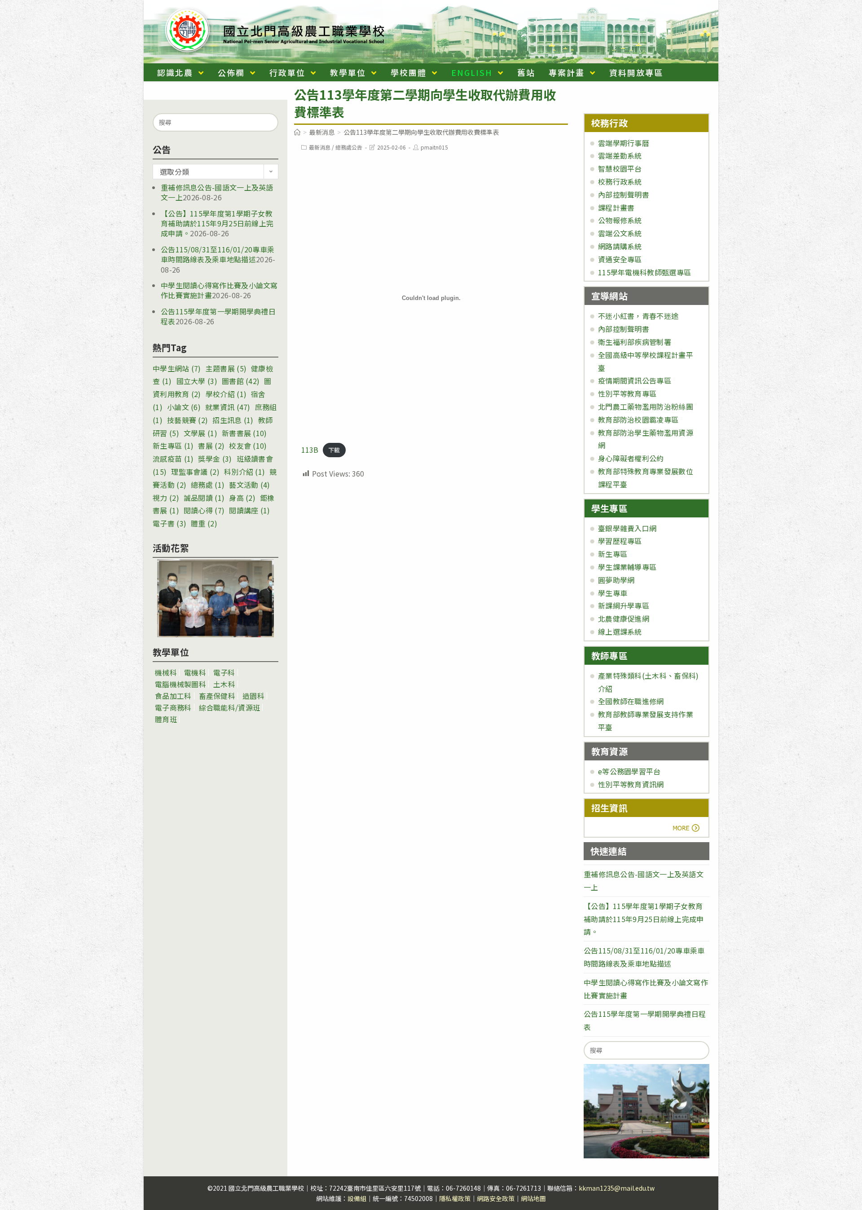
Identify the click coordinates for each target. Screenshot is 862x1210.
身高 (242, 497)
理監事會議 (195, 471)
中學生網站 (177, 368)
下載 (334, 450)
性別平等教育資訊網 (631, 784)
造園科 (253, 695)
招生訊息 (232, 420)
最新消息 (319, 147)
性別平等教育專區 (627, 393)
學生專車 (612, 592)
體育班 (166, 719)
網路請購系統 (620, 246)
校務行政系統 (620, 181)
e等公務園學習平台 (629, 771)
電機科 (195, 672)
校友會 (248, 445)
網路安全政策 (496, 1198)
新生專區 (173, 445)
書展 (211, 445)
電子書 (169, 523)
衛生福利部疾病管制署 (634, 341)
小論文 (184, 407)
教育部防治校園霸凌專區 (638, 419)
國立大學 (196, 380)
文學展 (200, 433)
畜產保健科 (217, 695)
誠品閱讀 (204, 497)
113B (309, 449)
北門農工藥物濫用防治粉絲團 (645, 406)
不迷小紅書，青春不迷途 (638, 315)
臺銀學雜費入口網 (627, 528)
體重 (204, 523)
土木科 (224, 684)
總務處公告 (348, 147)
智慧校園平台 (620, 168)
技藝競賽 (187, 420)
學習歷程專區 (620, 540)
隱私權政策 (455, 1198)
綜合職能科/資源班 (229, 707)
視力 (166, 497)
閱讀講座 (249, 510)
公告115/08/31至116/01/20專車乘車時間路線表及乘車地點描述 (217, 254)
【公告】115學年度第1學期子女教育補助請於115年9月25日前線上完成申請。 (217, 223)
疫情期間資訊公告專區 (634, 380)
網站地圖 (533, 1198)
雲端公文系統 (620, 233)
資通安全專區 (620, 259)
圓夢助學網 (616, 579)
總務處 (207, 484)
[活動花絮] (215, 598)
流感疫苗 (173, 458)
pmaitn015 (434, 147)
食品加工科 (173, 695)
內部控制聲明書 (623, 194)
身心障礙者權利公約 (631, 458)
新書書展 (244, 433)
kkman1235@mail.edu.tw (617, 1188)
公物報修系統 (620, 220)
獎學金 (215, 458)
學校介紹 (226, 394)
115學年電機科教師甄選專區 (644, 272)
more (616, 827)
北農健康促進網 (623, 618)
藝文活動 (249, 484)
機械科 (166, 672)
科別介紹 (244, 471)
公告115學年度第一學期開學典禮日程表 (218, 316)
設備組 (356, 1198)
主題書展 (226, 368)
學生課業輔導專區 (627, 566)
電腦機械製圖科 (180, 684)
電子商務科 (173, 707)
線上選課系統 (620, 631)
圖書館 (240, 380)
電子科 (224, 672)
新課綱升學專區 (623, 605)
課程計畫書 (616, 207)
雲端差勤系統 (620, 155)
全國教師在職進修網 (631, 701)
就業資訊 (228, 407)
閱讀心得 (204, 510)
